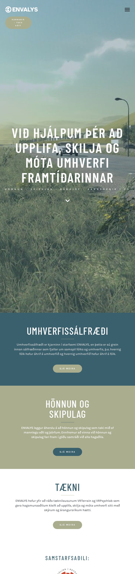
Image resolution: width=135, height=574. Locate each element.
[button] (127, 9)
